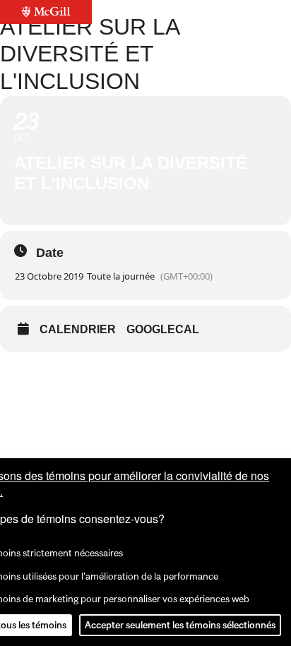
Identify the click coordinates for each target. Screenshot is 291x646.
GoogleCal (162, 329)
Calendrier (78, 329)
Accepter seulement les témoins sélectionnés (180, 624)
